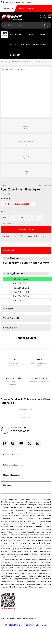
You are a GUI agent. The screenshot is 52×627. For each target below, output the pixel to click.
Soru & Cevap (10, 327)
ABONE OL (26, 417)
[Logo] (11, 17)
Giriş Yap (30, 9)
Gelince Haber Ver (26, 229)
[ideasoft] (11, 625)
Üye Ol (21, 9)
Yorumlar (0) (9, 308)
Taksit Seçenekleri (12, 318)
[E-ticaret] (25, 625)
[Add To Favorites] (9, 236)
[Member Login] (44, 17)
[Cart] (49, 17)
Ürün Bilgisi (8, 250)
